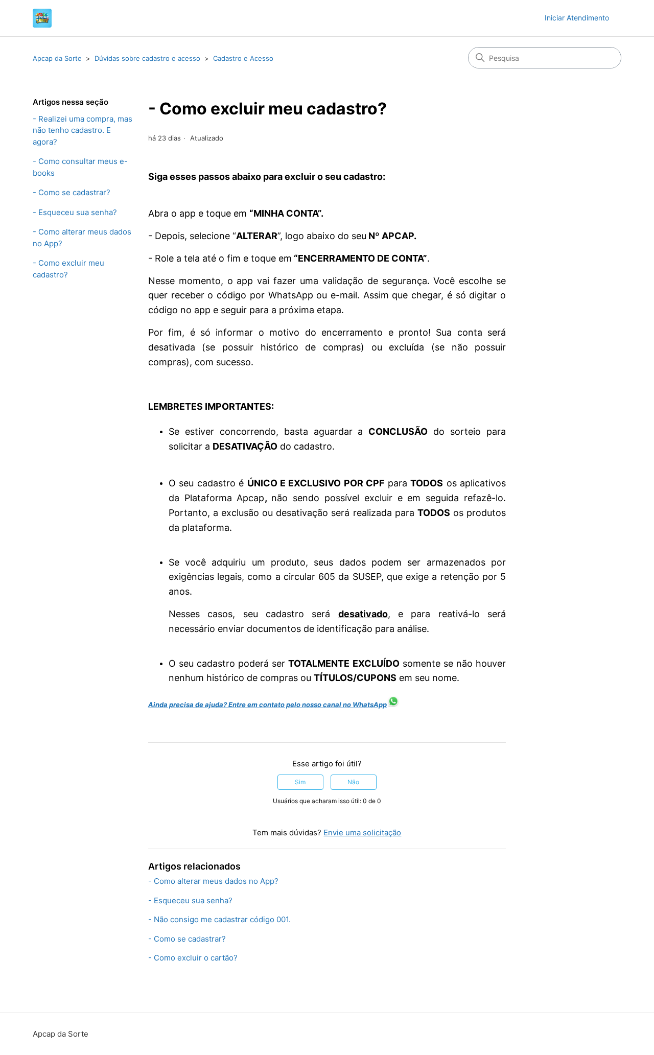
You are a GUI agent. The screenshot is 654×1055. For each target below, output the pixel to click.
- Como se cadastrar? (71, 192)
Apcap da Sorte (57, 58)
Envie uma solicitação (362, 832)
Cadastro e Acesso (243, 58)
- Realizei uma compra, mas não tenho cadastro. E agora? (82, 130)
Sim (300, 782)
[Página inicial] (42, 18)
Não (353, 782)
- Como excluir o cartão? (193, 958)
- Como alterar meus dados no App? (82, 237)
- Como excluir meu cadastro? (68, 268)
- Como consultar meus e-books (80, 167)
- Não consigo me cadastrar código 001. (219, 919)
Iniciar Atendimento (577, 17)
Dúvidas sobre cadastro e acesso (147, 58)
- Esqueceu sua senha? (75, 212)
